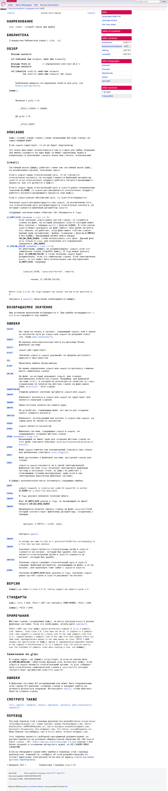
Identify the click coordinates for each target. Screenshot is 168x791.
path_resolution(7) (42, 337)
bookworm (107, 42)
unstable (106, 54)
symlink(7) (14, 707)
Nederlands (107, 73)
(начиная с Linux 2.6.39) (28, 217)
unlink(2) (65, 705)
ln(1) (11, 705)
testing (105, 50)
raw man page (109, 24)
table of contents (111, 31)
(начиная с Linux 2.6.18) (30, 246)
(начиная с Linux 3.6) (22, 436)
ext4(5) (33, 381)
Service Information (49, 5)
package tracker (109, 20)
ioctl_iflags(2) (59, 452)
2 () (107, 96)
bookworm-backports (16, 8)
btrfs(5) (33, 387)
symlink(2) (81, 624)
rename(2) (31, 705)
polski (105, 77)
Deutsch (106, 65)
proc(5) (22, 444)
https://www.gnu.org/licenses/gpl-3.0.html (54, 742)
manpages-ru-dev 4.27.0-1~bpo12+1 (50, 773)
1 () (106, 92)
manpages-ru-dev (32, 8)
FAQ (36, 5)
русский (106, 81)
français (106, 69)
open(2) (52, 225)
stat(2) (67, 688)
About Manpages (23, 5)
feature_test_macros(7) (27, 86)
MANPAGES (11, 1)
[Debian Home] (3, 5)
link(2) (11, 13)
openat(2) (28, 299)
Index (10, 5)
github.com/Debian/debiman (33, 786)
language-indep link (111, 16)
